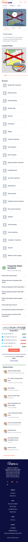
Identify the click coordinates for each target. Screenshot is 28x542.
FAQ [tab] (20, 28)
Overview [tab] (6, 28)
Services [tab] (13, 28)
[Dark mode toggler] (20, 2)
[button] (14, 275)
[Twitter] (7, 484)
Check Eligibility (14, 350)
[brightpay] (6, 2)
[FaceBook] (7, 481)
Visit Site (19, 12)
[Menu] (25, 2)
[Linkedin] (17, 481)
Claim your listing (14, 360)
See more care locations (9, 455)
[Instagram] (12, 481)
